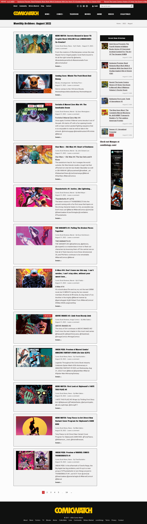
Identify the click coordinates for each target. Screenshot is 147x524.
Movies (57, 83)
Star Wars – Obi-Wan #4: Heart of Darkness (74, 147)
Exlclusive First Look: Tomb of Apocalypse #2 (119, 100)
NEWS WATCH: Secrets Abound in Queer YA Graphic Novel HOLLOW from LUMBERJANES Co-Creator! (73, 39)
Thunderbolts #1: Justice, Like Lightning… (73, 189)
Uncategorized (65, 83)
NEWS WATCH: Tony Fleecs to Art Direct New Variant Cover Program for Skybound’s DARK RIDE (74, 421)
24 (67, 492)
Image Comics (75, 320)
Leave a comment (61, 48)
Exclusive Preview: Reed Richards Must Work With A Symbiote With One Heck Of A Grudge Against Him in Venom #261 (120, 68)
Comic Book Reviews (62, 112)
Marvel (72, 112)
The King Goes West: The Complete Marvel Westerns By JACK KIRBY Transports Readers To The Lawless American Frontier (119, 115)
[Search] (131, 6)
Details (57, 66)
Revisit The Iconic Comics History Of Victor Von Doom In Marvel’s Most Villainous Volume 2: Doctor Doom (119, 86)
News (70, 46)
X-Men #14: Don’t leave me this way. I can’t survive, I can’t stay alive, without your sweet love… (74, 273)
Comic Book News (61, 46)
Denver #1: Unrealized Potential (117, 130)
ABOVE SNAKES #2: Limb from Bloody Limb (73, 316)
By (77, 46)
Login (96, 6)
